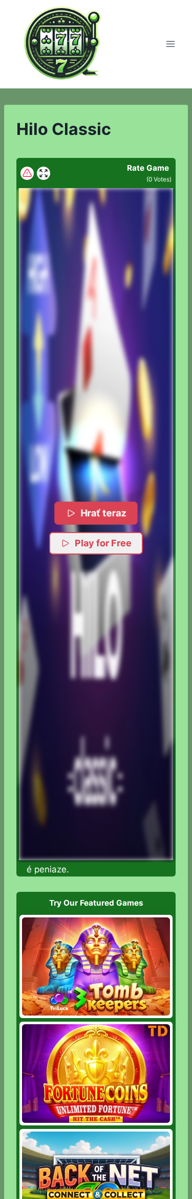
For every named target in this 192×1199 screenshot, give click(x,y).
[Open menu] (170, 44)
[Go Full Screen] (43, 173)
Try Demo (96, 966)
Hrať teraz (103, 512)
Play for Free (103, 543)
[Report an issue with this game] (27, 173)
